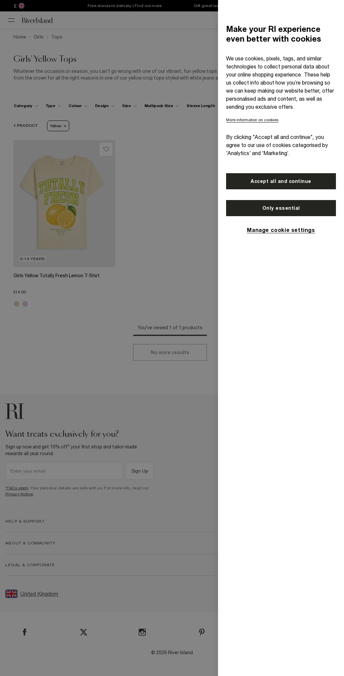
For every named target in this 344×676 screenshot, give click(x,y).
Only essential (281, 208)
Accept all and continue (281, 181)
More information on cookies (252, 119)
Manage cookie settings (281, 230)
